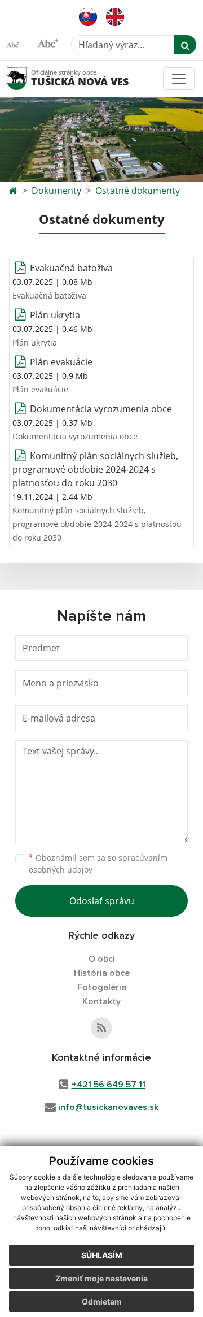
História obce (102, 973)
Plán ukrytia (55, 315)
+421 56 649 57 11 (108, 1084)
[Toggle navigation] (179, 78)
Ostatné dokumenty (137, 190)
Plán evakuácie (61, 362)
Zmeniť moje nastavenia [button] (101, 1278)
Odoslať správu (101, 901)
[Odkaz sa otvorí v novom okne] (101, 1028)
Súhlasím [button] (101, 1255)
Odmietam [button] (102, 1301)
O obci (102, 959)
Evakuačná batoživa (71, 268)
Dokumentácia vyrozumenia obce (101, 409)
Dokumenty (56, 190)
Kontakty (101, 1001)
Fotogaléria (101, 987)
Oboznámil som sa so (98, 863)
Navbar (27, 78)
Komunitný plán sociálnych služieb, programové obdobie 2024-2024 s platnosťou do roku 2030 (95, 469)
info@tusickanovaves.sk (108, 1107)
